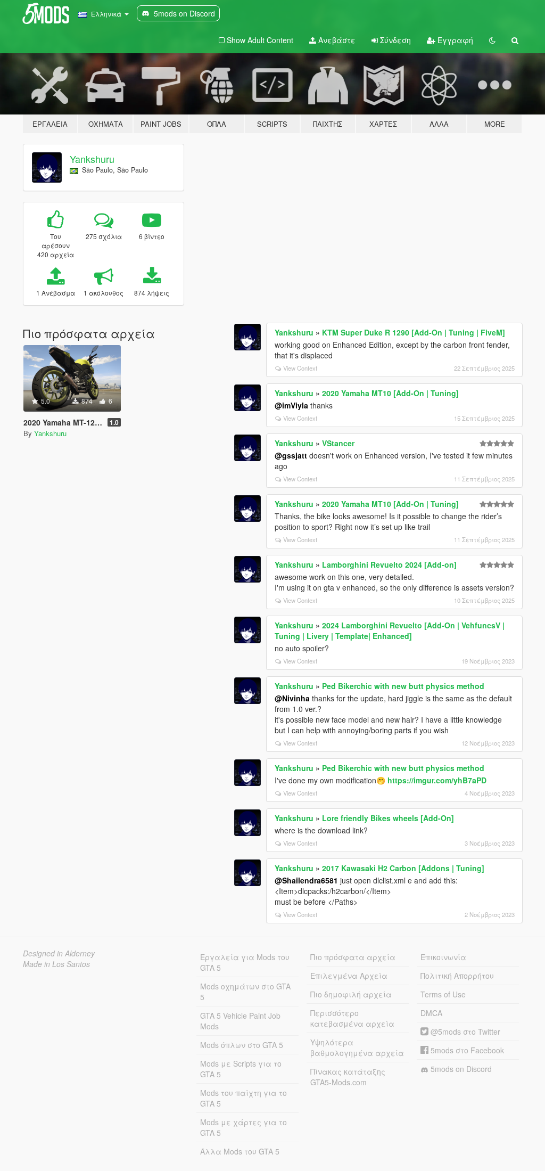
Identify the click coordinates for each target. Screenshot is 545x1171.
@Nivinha (292, 698)
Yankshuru (92, 159)
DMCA (431, 1013)
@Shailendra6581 (306, 880)
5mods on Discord (460, 1068)
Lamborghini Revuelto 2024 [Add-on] (389, 564)
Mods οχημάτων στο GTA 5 (245, 991)
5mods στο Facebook (466, 1050)
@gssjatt (291, 455)
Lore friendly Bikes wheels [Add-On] (388, 818)
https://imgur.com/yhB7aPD (436, 780)
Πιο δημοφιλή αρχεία (351, 994)
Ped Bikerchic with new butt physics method (403, 686)
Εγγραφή (454, 40)
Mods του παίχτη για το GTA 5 (243, 1098)
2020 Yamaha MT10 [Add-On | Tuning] (390, 393)
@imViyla (291, 405)
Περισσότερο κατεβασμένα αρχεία (352, 1018)
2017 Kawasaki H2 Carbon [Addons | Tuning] (403, 868)
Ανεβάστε (336, 40)
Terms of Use (443, 994)
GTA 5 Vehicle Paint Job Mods (240, 1020)
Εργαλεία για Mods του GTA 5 (245, 962)
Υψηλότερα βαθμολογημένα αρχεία (357, 1047)
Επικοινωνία (443, 957)
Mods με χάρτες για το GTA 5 (243, 1127)
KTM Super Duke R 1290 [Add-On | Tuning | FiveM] (413, 332)
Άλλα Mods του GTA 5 (239, 1151)
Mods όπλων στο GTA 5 (241, 1044)
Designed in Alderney (59, 953)
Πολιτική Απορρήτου (457, 975)
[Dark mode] (492, 40)
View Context (300, 368)
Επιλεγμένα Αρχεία (348, 975)
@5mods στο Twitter (464, 1031)
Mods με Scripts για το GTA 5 (241, 1068)
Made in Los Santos (56, 964)
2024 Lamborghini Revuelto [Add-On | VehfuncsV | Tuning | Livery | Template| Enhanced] (390, 630)
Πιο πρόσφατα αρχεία (352, 957)
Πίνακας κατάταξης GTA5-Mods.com (347, 1076)
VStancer (338, 443)
